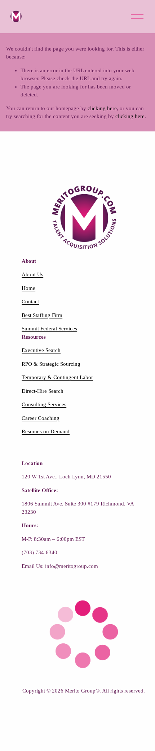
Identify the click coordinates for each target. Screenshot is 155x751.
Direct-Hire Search (42, 391)
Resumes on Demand (46, 431)
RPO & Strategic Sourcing (51, 364)
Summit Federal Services (49, 328)
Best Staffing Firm (42, 315)
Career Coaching (40, 418)
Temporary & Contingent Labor (57, 377)
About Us (32, 274)
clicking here (102, 108)
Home (28, 288)
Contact (30, 301)
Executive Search (41, 350)
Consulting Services (44, 404)
